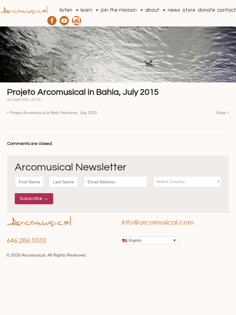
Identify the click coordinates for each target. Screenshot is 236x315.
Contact (226, 10)
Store (189, 10)
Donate (206, 10)
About (152, 10)
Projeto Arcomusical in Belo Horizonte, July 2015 (53, 113)
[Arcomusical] (23, 8)
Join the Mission (119, 10)
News (174, 10)
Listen (66, 10)
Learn (86, 10)
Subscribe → (34, 198)
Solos (221, 113)
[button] (150, 240)
